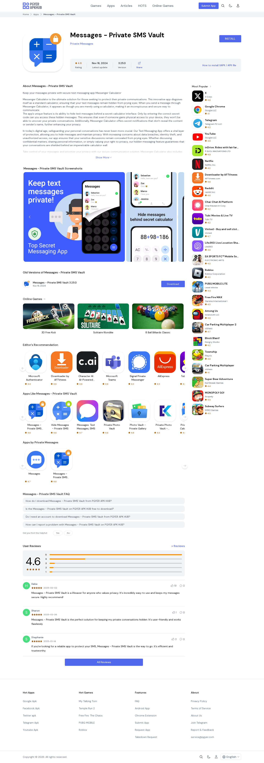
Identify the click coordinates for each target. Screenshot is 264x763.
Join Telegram (199, 722)
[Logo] (32, 5)
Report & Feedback (202, 729)
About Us (196, 715)
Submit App (209, 5)
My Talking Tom (88, 701)
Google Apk (30, 701)
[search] (223, 6)
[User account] (238, 6)
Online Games (162, 6)
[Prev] (29, 217)
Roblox (83, 729)
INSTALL (230, 39)
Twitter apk (29, 715)
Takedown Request (146, 737)
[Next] (178, 217)
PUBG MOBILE (87, 722)
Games (96, 6)
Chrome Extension (146, 715)
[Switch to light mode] (230, 6)
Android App (142, 708)
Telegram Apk (31, 722)
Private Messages (81, 44)
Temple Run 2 (87, 708)
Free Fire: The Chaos (91, 715)
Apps (111, 6)
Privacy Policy (199, 701)
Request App (142, 729)
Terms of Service (201, 708)
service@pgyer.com (202, 737)
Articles (126, 6)
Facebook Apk (31, 708)
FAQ (137, 701)
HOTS (142, 6)
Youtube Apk (30, 729)
